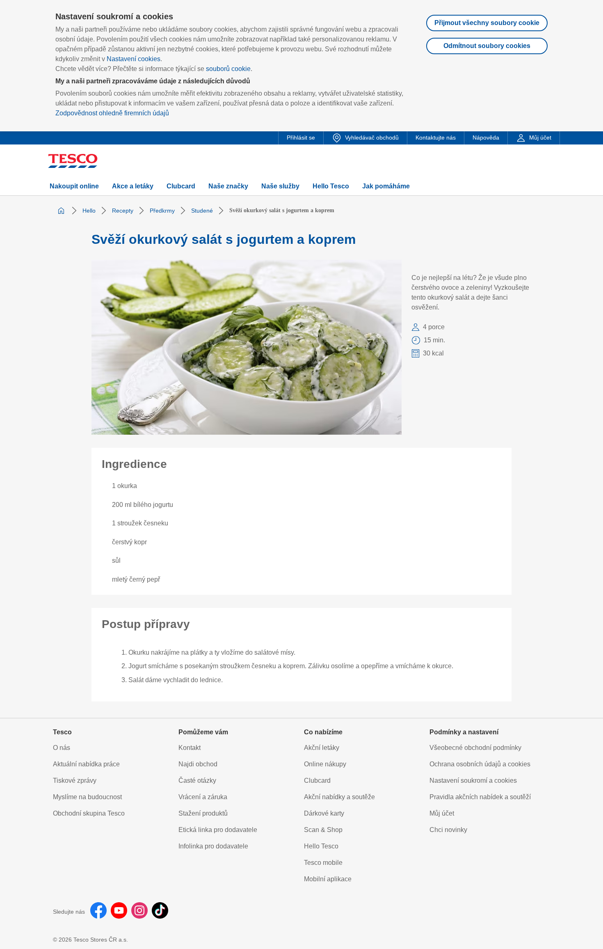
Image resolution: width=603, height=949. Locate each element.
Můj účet (441, 813)
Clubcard (317, 780)
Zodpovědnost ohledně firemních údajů (112, 113)
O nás (61, 747)
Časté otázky (197, 780)
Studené (202, 210)
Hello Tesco (321, 846)
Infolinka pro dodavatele (213, 846)
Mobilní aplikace (328, 879)
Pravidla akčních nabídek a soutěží (480, 796)
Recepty (122, 210)
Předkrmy (162, 210)
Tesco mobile (323, 862)
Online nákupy (325, 764)
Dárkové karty (324, 813)
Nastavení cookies (133, 58)
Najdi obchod (197, 764)
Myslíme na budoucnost (87, 796)
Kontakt (189, 747)
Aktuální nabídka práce (86, 764)
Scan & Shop (323, 829)
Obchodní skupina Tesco (89, 813)
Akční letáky (321, 747)
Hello (89, 210)
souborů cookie (228, 68)
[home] (61, 210)
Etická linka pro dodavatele (217, 829)
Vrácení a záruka (202, 796)
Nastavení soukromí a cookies (473, 780)
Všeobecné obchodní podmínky (475, 747)
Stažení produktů (203, 813)
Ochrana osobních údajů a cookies (479, 764)
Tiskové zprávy (74, 780)
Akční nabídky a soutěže (339, 796)
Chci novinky (448, 829)
